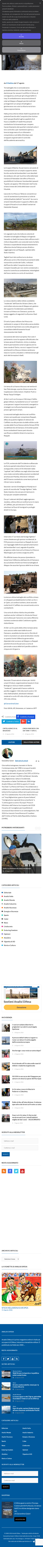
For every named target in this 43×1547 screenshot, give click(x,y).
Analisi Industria (10, 904)
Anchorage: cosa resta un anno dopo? (26, 1050)
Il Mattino (10, 83)
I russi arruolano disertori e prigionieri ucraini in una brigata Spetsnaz (24, 1027)
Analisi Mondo (9, 900)
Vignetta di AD (9, 942)
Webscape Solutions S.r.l (25, 1541)
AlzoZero (7, 938)
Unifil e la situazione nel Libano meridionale (17, 868)
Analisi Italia (8, 896)
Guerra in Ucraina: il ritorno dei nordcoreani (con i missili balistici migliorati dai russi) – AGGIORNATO (26, 1117)
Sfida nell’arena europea (15, 1308)
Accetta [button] (21, 36)
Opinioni (7, 934)
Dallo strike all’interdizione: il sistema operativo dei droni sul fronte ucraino (26, 1103)
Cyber (6, 919)
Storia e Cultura (10, 945)
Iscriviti (6, 1154)
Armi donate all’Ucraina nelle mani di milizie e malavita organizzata (26, 1064)
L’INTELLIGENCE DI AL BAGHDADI (10, 730)
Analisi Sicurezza (10, 908)
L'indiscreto (8, 926)
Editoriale (7, 893)
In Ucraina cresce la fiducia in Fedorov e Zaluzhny (23, 1090)
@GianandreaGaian (11, 703)
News (6, 923)
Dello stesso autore (31, 742)
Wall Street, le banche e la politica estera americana (26, 1374)
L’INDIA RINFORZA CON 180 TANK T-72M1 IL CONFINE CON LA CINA (31, 731)
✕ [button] (40, 3)
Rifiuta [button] (21, 43)
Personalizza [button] (21, 50)
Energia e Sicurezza (11, 911)
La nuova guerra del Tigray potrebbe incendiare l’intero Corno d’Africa (27, 1398)
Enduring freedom (11, 930)
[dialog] (21, 27)
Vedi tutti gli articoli (21, 761)
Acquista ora (20, 1519)
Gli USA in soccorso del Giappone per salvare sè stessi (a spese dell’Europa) (26, 1077)
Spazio (6, 915)
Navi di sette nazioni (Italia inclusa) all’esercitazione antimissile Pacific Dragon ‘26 (26, 1410)
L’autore (11, 742)
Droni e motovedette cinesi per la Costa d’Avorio (26, 1386)
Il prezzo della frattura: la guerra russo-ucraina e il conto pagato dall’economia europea (24, 1039)
